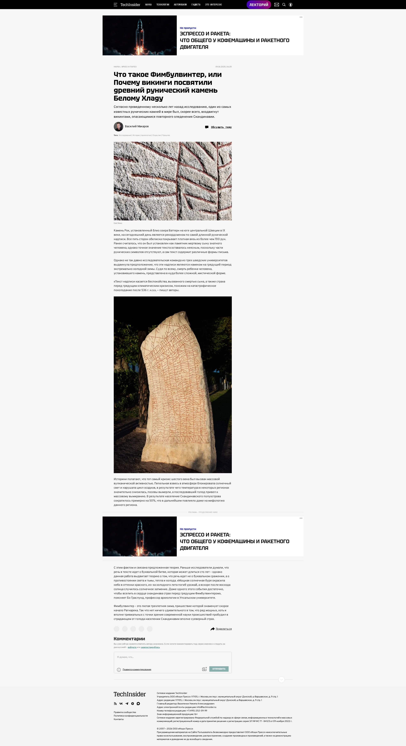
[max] (138, 703)
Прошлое (166, 135)
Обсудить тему (221, 127)
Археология (146, 135)
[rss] (115, 703)
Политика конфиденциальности (131, 716)
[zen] (132, 703)
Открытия (157, 135)
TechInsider (130, 4)
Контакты (119, 719)
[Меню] (115, 4)
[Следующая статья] (203, 679)
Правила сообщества (125, 712)
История (136, 135)
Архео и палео (129, 67)
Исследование (125, 135)
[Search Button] (284, 4)
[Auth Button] (290, 4)
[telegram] (126, 703)
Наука (117, 67)
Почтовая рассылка (276, 4)
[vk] (121, 703)
